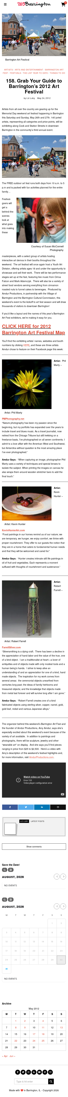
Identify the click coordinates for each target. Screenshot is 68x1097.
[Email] (58, 807)
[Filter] (11, 870)
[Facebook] (10, 807)
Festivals (15, 73)
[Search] (4, 870)
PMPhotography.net (13, 418)
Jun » (12, 1056)
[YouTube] (39, 1072)
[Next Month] (63, 876)
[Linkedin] (42, 807)
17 (34, 1034)
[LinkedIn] (34, 1072)
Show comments (34, 846)
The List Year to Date (35, 73)
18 (43, 1034)
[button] (51, 1081)
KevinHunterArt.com (13, 530)
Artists (8, 69)
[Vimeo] (44, 1072)
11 (43, 1027)
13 (61, 1027)
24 (34, 1040)
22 (16, 1040)
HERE (26, 345)
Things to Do (57, 73)
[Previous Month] (57, 876)
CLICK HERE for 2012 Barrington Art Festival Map (33, 329)
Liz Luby (31, 98)
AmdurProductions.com (41, 757)
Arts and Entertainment (29, 69)
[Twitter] (26, 807)
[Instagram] (28, 1072)
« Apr (5, 1056)
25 (43, 1040)
